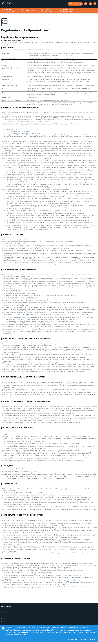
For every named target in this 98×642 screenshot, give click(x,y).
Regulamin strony (7, 622)
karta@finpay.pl (41, 492)
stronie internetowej (89, 188)
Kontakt (3, 616)
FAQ (2, 610)
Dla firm (3, 619)
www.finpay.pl (24, 131)
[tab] (8, 10)
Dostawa (4, 613)
